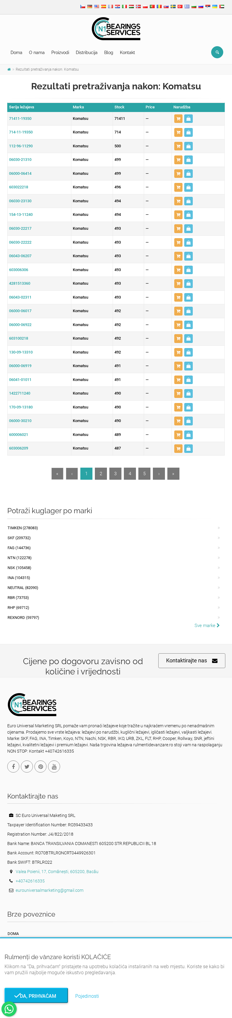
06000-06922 (20, 324)
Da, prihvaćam (36, 996)
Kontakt (127, 52)
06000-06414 (20, 173)
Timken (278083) (23, 528)
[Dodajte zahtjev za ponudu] (178, 118)
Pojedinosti (87, 996)
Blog (108, 52)
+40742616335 (30, 881)
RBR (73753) (18, 597)
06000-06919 (20, 365)
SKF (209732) (19, 538)
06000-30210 (20, 420)
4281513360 (19, 283)
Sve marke (206, 625)
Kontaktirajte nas (186, 660)
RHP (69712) (18, 607)
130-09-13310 (21, 352)
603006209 (18, 448)
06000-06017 (20, 311)
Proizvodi (60, 52)
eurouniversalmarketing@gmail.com (49, 890)
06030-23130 (20, 201)
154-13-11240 (21, 214)
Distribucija (87, 52)
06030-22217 (20, 228)
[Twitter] (27, 766)
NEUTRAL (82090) (23, 587)
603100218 (18, 338)
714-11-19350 (21, 132)
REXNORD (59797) (23, 617)
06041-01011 (20, 379)
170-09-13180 (21, 407)
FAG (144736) (19, 548)
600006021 (18, 434)
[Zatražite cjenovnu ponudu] (188, 118)
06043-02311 (20, 297)
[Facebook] (13, 766)
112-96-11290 (21, 146)
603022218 (18, 187)
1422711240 (19, 393)
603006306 (18, 269)
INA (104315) (19, 577)
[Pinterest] (40, 766)
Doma (16, 52)
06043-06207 (20, 256)
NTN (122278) (20, 557)
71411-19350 (20, 118)
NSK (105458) (19, 567)
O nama (37, 52)
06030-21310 (20, 159)
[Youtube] (54, 766)
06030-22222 (20, 242)
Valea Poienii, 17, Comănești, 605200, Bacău (57, 871)
